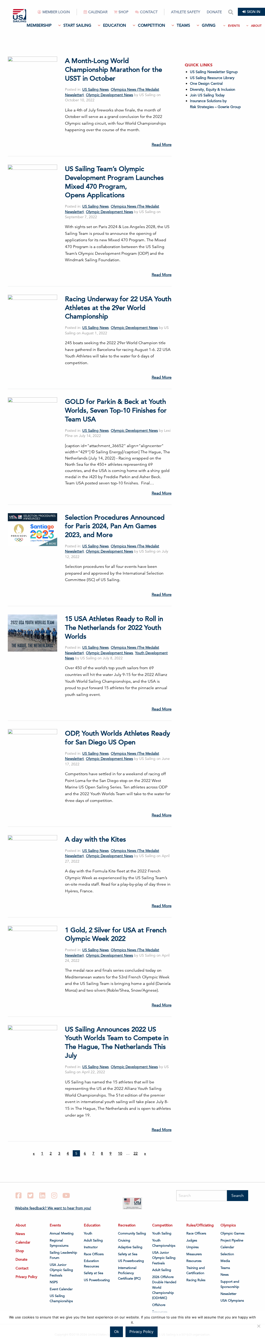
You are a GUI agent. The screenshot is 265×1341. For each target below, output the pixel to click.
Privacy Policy (26, 1276)
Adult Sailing (93, 1240)
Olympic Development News (109, 95)
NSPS (54, 1282)
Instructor (91, 1247)
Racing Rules (195, 1280)
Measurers (194, 1254)
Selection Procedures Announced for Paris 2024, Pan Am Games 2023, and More (115, 526)
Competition (151, 25)
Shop (123, 12)
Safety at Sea (93, 1273)
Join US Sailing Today (207, 95)
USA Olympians (232, 1300)
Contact (149, 12)
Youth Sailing (161, 1233)
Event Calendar (61, 1289)
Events (234, 25)
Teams (183, 25)
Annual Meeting (61, 1233)
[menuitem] (57, 14)
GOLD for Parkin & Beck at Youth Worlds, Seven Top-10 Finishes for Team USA (116, 410)
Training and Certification (195, 1270)
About (256, 25)
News (20, 1233)
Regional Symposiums (59, 1243)
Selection (227, 1254)
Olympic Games (232, 1233)
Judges (191, 1240)
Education (114, 25)
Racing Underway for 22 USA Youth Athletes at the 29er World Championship (118, 308)
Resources (194, 1261)
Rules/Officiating (200, 1225)
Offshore (158, 1305)
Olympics (228, 1225)
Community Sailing (132, 1233)
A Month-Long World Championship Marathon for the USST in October (113, 69)
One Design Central (207, 83)
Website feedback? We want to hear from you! (53, 1208)
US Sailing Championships (61, 1298)
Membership (39, 25)
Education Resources (91, 1263)
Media (225, 1261)
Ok (116, 1331)
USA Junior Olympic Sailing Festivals (61, 1270)
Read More (162, 144)
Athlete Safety (185, 12)
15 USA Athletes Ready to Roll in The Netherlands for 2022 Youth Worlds (114, 627)
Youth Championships (163, 1243)
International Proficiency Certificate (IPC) (129, 1273)
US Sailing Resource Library (212, 77)
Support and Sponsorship (229, 1284)
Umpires (192, 1247)
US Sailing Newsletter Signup (214, 71)
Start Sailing (77, 25)
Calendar (97, 12)
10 (120, 1153)
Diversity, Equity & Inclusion (212, 89)
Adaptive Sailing (130, 1247)
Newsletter (228, 1294)
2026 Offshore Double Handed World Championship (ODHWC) (164, 1287)
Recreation (127, 1225)
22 (136, 1153)
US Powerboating (97, 1280)
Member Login (56, 12)
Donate (214, 12)
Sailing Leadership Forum (63, 1255)
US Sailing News (95, 89)
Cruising (124, 1240)
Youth (88, 1233)
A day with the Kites (95, 839)
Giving (209, 25)
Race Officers (94, 1254)
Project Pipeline (231, 1240)
